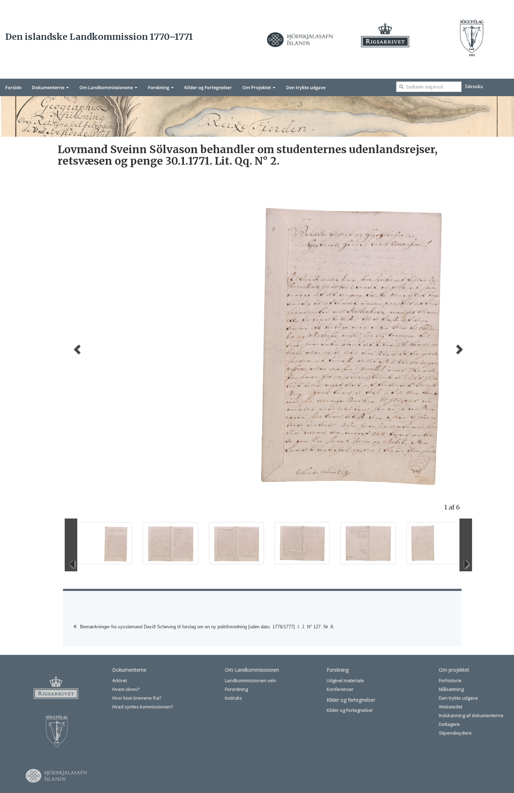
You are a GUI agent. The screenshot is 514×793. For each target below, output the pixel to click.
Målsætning (451, 689)
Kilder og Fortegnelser (208, 87)
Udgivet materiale (345, 680)
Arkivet (119, 680)
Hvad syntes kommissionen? (142, 706)
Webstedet (450, 706)
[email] (401, 86)
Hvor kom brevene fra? (136, 698)
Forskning (159, 87)
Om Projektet (257, 87)
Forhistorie (450, 680)
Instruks (233, 698)
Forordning (236, 689)
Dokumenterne (48, 87)
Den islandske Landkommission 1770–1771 (99, 36)
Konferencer (340, 689)
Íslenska (474, 86)
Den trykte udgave (306, 87)
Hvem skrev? (126, 689)
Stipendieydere (455, 733)
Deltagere (449, 724)
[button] (76, 347)
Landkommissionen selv (250, 680)
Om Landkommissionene (106, 87)
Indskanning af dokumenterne (471, 715)
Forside (13, 87)
